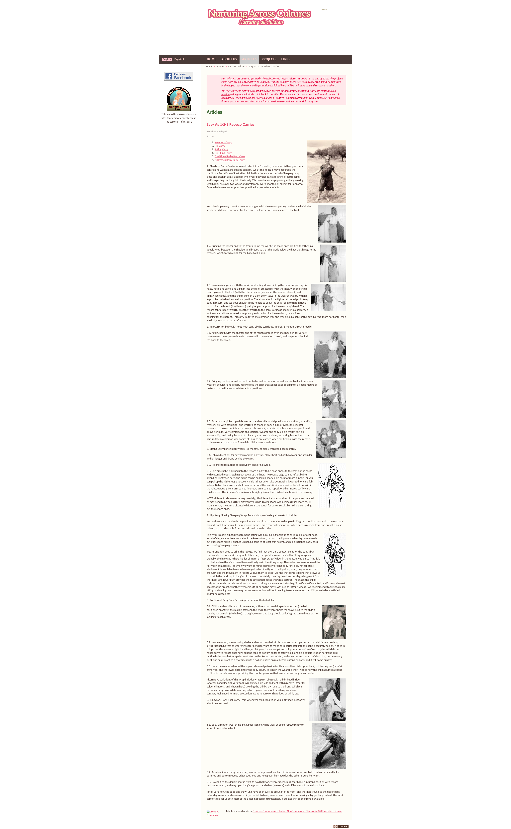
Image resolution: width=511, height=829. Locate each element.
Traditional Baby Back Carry (230, 156)
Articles (220, 66)
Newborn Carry (223, 142)
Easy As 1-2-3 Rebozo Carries (230, 125)
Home (209, 66)
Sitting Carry (221, 149)
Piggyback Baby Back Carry (230, 160)
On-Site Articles (236, 66)
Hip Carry (220, 146)
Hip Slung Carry (223, 153)
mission (225, 94)
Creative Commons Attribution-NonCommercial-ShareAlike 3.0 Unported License (297, 811)
